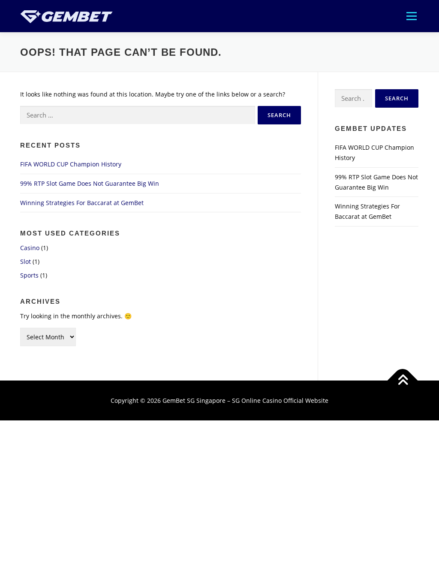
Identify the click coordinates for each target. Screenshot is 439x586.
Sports (29, 275)
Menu (411, 16)
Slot (25, 261)
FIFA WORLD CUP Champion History (70, 164)
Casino (29, 248)
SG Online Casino (257, 400)
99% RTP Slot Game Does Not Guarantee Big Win (89, 183)
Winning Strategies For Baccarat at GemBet (82, 203)
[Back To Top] (403, 380)
